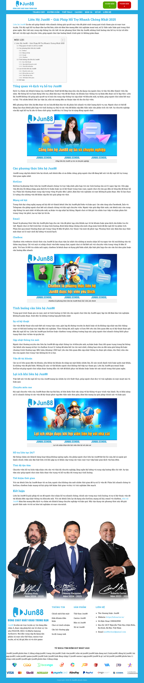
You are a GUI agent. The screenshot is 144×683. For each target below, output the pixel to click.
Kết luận (22, 80)
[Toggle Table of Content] (61, 40)
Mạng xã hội (26, 53)
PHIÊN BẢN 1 (109, 5)
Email (24, 55)
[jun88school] (25, 5)
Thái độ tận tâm (27, 75)
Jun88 (10, 625)
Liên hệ (107, 12)
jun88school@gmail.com (115, 632)
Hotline (24, 50)
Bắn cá (88, 12)
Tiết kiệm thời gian (28, 77)
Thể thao (67, 12)
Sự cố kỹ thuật (26, 62)
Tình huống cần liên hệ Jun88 (29, 59)
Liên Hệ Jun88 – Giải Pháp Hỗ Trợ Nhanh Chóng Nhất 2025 (40, 43)
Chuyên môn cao (27, 71)
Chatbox (24, 57)
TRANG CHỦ (39, 12)
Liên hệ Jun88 (19, 24)
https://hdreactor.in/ (115, 617)
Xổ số (98, 12)
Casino (78, 12)
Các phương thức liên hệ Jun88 (29, 48)
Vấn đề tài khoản (27, 66)
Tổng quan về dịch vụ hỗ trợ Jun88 (31, 46)
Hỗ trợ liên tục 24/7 (28, 73)
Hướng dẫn (53, 12)
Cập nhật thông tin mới (29, 64)
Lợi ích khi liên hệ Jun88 (27, 69)
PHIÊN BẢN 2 (124, 5)
